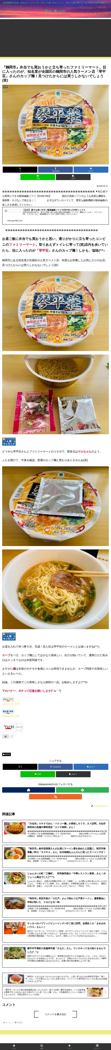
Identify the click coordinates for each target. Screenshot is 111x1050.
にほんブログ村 (10, 703)
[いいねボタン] (5, 736)
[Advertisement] (55, 38)
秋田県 (7, 754)
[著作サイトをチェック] (28, 790)
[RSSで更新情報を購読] (55, 796)
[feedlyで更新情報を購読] (82, 790)
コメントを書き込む (55, 1014)
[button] (73, 177)
